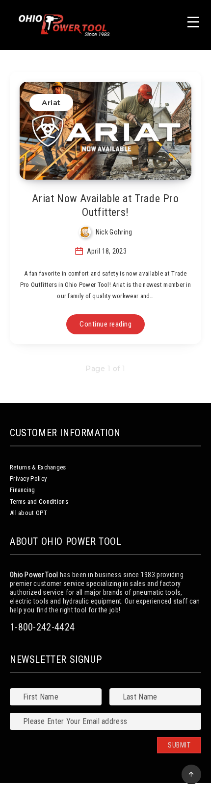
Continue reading (105, 324)
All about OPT (28, 512)
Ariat (51, 102)
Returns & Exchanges (38, 467)
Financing (22, 489)
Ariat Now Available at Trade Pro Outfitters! (105, 205)
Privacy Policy (28, 478)
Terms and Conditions (39, 501)
